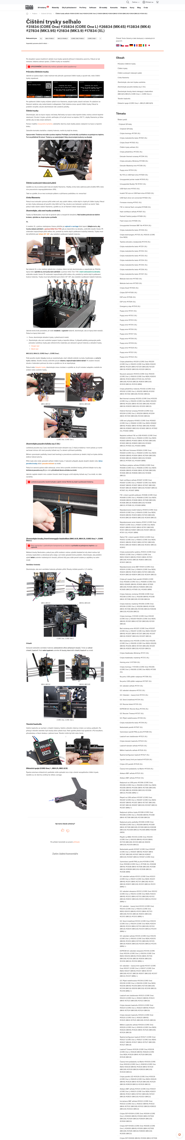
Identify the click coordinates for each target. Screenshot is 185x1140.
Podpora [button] (124, 7)
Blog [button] (139, 7)
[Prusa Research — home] (29, 7)
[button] (117, 45)
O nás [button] (146, 7)
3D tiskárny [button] (43, 7)
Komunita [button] (114, 7)
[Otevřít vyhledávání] (128, 2)
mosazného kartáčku (45, 124)
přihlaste (76, 842)
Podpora (34, 13)
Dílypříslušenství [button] (69, 7)
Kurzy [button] (132, 7)
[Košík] (157, 2)
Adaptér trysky (40, 367)
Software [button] (92, 7)
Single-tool (35, 346)
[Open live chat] (179, 1134)
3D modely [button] (103, 7)
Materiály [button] (55, 7)
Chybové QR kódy (46, 13)
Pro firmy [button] (82, 7)
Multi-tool (34, 349)
